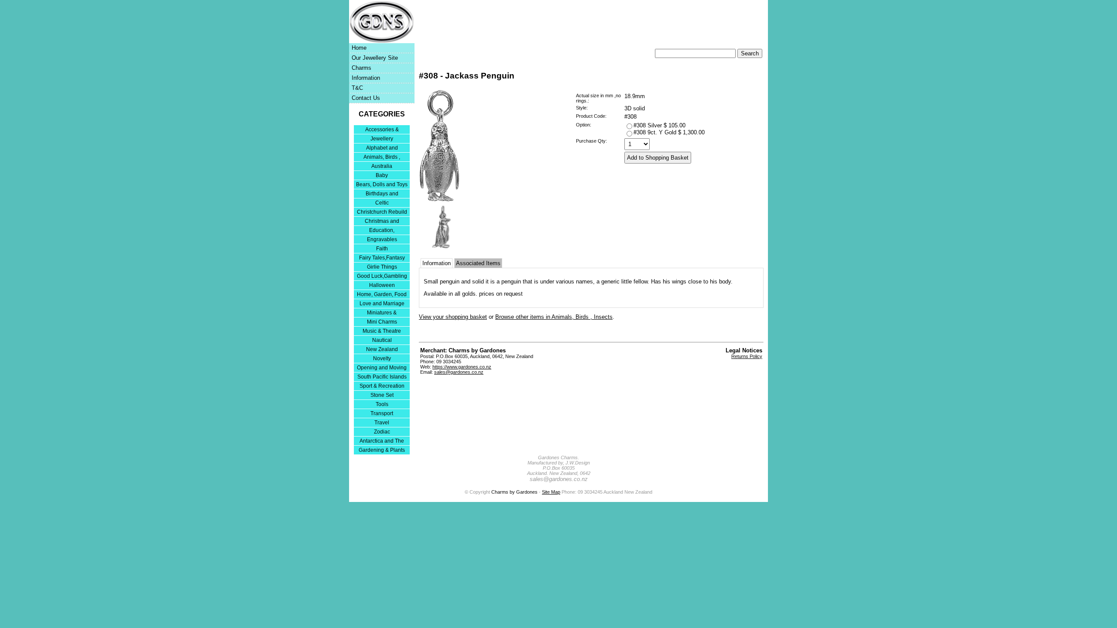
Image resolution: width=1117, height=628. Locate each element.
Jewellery (381, 139)
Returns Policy (746, 356)
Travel (381, 423)
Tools (382, 404)
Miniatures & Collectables (382, 313)
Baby (382, 175)
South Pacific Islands (382, 377)
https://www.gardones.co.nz (461, 366)
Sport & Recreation (382, 386)
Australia (381, 166)
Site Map (551, 492)
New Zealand (382, 349)
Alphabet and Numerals (382, 148)
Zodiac (382, 432)
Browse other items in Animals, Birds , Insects (554, 317)
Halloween (382, 285)
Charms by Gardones (514, 492)
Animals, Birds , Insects (381, 157)
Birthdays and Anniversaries (382, 194)
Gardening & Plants (382, 450)
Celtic (382, 203)
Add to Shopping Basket (658, 157)
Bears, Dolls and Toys (382, 184)
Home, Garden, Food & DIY (382, 295)
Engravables (382, 239)
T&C (357, 88)
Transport (381, 413)
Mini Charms (382, 322)
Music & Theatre (382, 331)
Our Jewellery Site (375, 58)
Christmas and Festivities (382, 221)
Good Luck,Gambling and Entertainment (382, 276)
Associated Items (478, 263)
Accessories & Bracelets (382, 130)
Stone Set (382, 395)
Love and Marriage (382, 303)
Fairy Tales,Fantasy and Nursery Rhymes (382, 258)
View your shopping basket (453, 317)
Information (366, 78)
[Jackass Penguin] (439, 200)
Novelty (382, 358)
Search (750, 53)
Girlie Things (382, 267)
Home (359, 47)
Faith (382, 249)
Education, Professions (382, 231)
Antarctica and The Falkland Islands (382, 441)
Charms (361, 68)
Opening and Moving (382, 368)
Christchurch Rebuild (382, 212)
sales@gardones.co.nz (458, 372)
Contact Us (366, 98)
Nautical (382, 340)
